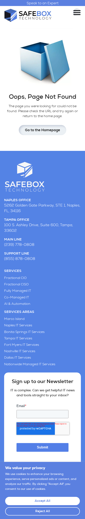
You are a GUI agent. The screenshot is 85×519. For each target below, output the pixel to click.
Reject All (42, 511)
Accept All (42, 500)
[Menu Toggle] (77, 12)
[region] (42, 490)
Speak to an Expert (43, 3)
